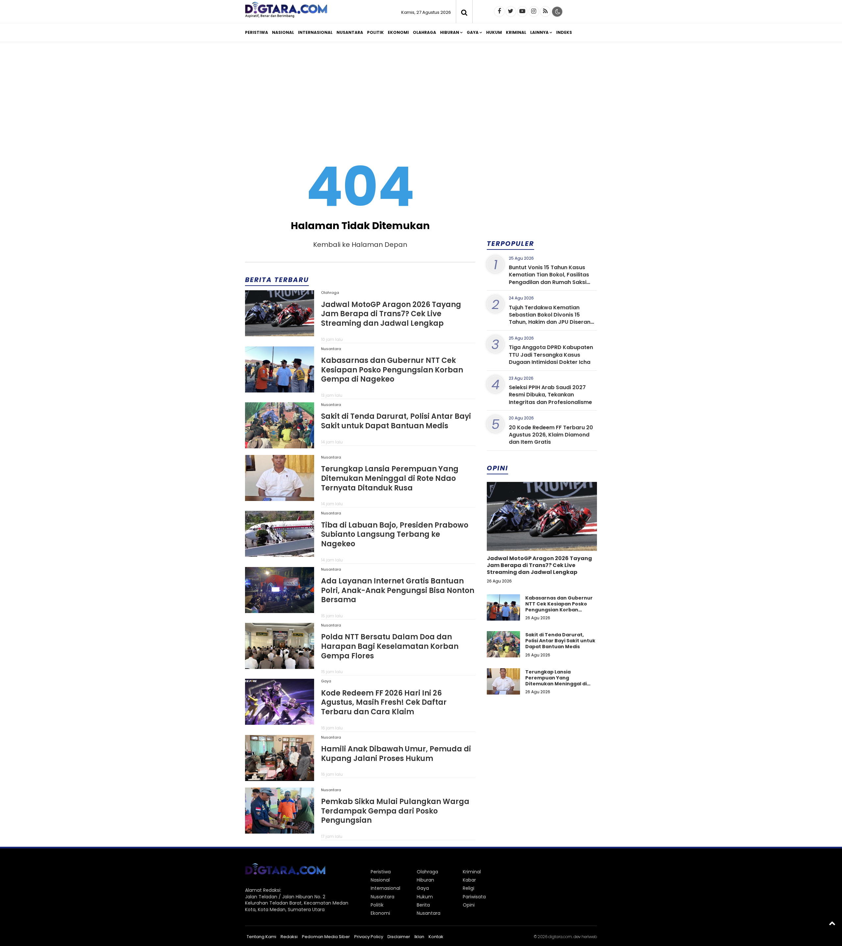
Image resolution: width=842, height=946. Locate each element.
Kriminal (516, 32)
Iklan (419, 937)
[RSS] (545, 11)
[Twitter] (511, 11)
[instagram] (534, 11)
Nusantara (349, 32)
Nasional (283, 32)
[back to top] (832, 923)
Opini (469, 905)
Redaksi (289, 937)
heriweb (589, 936)
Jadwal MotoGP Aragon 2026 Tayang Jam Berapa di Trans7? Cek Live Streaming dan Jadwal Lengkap (391, 313)
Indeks (564, 32)
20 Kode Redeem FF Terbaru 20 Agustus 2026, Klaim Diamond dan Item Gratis (551, 435)
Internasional (315, 32)
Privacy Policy (368, 937)
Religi (468, 888)
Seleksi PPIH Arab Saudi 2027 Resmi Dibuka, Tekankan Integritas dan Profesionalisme (550, 395)
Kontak (436, 937)
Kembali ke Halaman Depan (360, 244)
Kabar (469, 880)
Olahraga (424, 32)
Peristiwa (256, 32)
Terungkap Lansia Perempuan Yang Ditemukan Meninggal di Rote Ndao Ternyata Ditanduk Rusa (389, 478)
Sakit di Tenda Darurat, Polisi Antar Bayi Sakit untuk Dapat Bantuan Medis (396, 421)
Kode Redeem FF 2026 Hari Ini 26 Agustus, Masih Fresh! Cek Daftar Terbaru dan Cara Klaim (384, 702)
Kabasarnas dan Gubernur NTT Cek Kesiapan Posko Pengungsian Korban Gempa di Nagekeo (392, 369)
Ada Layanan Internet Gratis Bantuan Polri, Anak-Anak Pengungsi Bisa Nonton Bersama (397, 590)
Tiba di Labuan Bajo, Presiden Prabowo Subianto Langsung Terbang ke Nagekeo (394, 534)
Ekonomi (398, 32)
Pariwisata (474, 896)
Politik (375, 32)
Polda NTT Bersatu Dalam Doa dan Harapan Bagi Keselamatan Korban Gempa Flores (389, 646)
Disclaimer (398, 937)
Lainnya (539, 32)
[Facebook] (499, 11)
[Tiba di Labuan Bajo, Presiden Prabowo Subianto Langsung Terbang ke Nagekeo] (279, 554)
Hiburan (449, 32)
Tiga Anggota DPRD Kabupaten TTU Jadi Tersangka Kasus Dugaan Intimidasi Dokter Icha (551, 354)
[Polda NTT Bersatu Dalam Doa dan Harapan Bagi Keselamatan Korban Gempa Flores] (279, 666)
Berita (423, 905)
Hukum (494, 32)
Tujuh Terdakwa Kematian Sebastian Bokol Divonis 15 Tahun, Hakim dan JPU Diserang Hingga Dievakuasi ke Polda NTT (552, 318)
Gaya (473, 32)
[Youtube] (522, 11)
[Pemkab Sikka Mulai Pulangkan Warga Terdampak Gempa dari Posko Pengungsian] (279, 831)
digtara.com (560, 936)
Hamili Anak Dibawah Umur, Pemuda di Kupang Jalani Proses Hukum (396, 754)
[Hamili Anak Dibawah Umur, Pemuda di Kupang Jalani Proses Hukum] (279, 778)
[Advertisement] (421, 98)
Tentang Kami (261, 937)
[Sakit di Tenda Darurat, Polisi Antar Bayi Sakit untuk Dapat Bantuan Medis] (279, 446)
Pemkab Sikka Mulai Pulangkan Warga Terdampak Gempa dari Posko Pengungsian (395, 810)
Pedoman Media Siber (326, 937)
